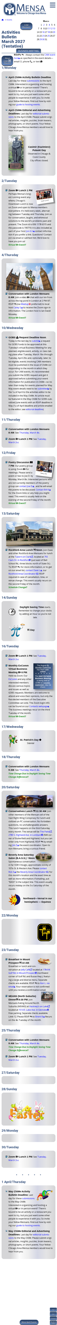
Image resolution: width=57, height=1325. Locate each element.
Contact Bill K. (42, 489)
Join (53, 1314)
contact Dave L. (33, 570)
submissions (33, 80)
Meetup (25, 304)
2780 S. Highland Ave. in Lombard (24, 834)
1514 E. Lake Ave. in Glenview (33, 1009)
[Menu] (52, 5)
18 (48, 32)
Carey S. (17, 307)
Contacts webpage (38, 706)
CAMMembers (26, 26)
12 (51, 28)
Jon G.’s (29, 231)
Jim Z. (14, 845)
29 (41, 39)
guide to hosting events (28, 104)
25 (48, 35)
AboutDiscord (7, 60)
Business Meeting (28, 50)
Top (53, 1310)
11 (48, 28)
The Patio (45, 831)
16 (43, 32)
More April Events (29, 1322)
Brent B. (39, 1016)
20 (54, 32)
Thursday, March (29, 432)
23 (43, 35)
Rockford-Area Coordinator (22, 573)
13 (54, 28)
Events (9, 20)
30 (43, 39)
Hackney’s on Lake (38, 1006)
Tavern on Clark (23, 556)
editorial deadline (34, 409)
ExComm (12, 679)
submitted (43, 388)
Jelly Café (25, 969)
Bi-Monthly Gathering (43, 666)
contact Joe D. (26, 486)
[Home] (3, 20)
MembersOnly (53, 1322)
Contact (53, 1318)
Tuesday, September (43, 683)
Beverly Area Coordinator (33, 871)
